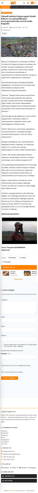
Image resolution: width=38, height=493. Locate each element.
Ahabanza (4, 431)
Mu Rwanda (4, 433)
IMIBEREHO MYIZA (6, 12)
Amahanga (4, 435)
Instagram (32, 467)
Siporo (3, 437)
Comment (4, 300)
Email (3, 326)
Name (3, 317)
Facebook (13, 257)
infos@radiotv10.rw (9, 451)
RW (32, 2)
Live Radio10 (5, 442)
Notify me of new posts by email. (12, 372)
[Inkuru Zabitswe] (28, 3)
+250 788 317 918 (8, 459)
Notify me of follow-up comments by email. (16, 365)
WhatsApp (7, 262)
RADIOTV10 (11, 490)
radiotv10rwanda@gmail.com (11, 454)
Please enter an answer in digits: (12, 350)
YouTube (24, 467)
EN (35, 2)
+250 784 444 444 (9, 457)
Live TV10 (4, 444)
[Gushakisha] (24, 3)
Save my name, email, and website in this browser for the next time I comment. (20, 345)
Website (3, 335)
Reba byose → (19, 279)
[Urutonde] (2, 3)
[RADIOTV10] (13, 2)
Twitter (23, 257)
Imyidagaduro (5, 439)
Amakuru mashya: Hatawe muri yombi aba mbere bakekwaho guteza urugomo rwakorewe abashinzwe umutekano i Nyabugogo (15, 272)
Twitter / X (14, 467)
